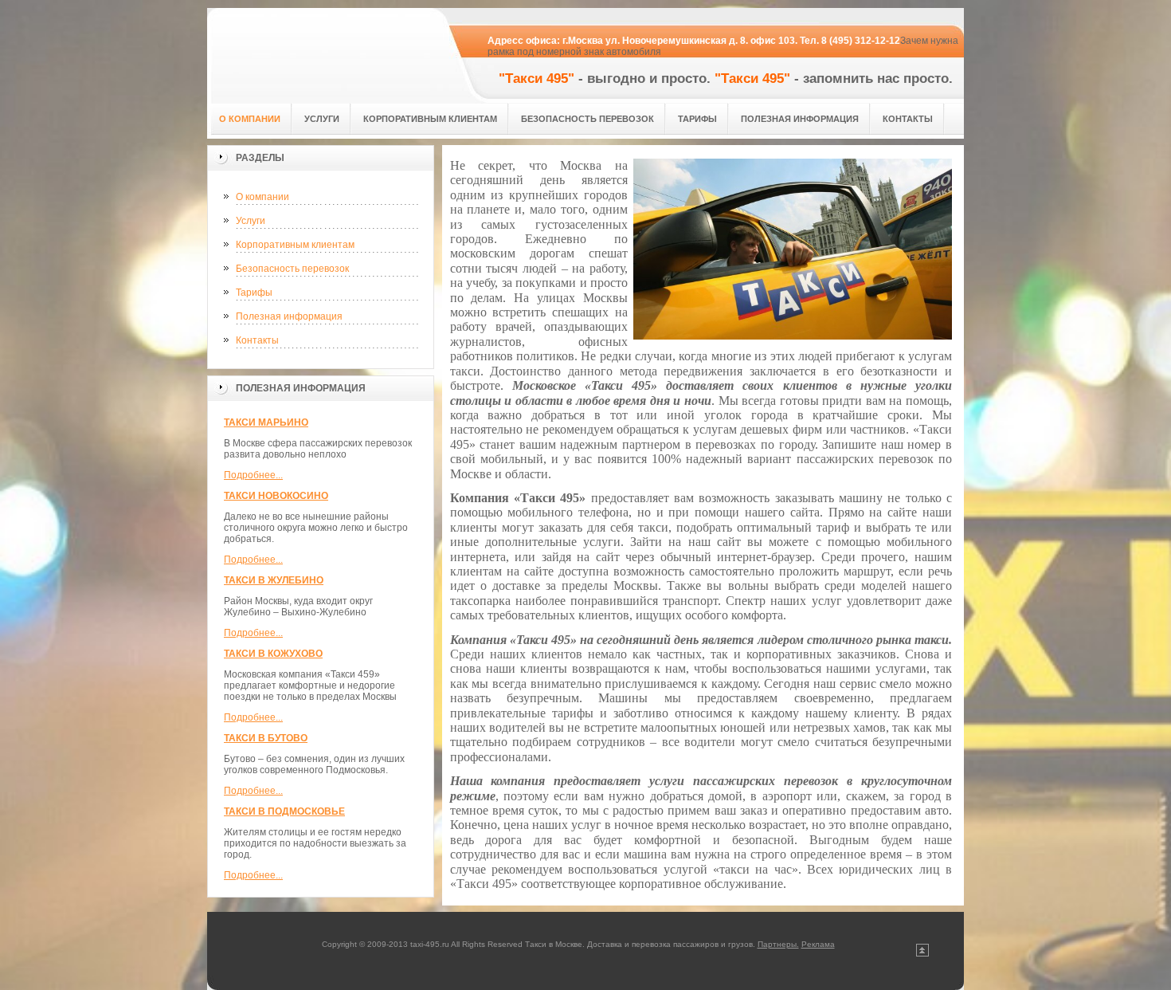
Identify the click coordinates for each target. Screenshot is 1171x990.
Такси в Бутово (265, 738)
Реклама (818, 944)
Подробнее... (253, 475)
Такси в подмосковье (284, 811)
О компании (262, 196)
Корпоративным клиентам (295, 244)
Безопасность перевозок (292, 268)
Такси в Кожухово (273, 653)
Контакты (257, 340)
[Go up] (922, 953)
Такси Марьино (266, 422)
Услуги (250, 220)
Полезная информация (289, 316)
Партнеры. (778, 944)
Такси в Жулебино (273, 580)
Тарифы (254, 292)
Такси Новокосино (276, 495)
